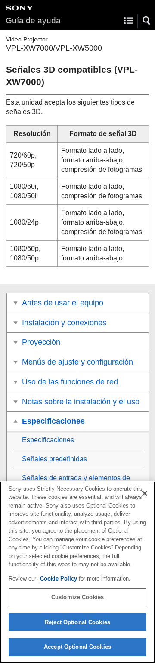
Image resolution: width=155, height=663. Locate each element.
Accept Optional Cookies (77, 647)
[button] (147, 21)
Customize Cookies (77, 597)
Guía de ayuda (33, 20)
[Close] (144, 493)
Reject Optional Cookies (77, 622)
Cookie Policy (59, 578)
